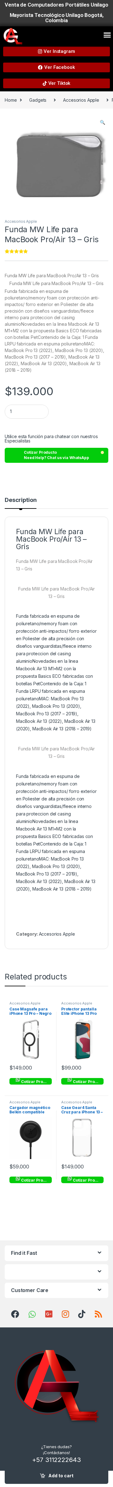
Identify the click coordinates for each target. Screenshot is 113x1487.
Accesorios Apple (81, 100)
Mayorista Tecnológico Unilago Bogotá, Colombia (57, 17)
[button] (107, 35)
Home (11, 100)
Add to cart (60, 1475)
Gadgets (37, 100)
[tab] (20, 502)
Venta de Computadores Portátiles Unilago (56, 5)
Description (20, 500)
